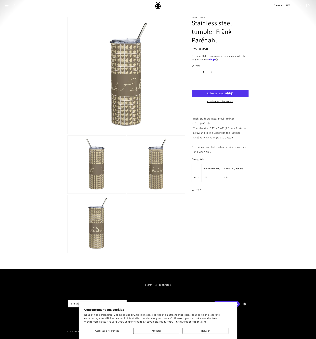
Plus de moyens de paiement (220, 101)
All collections (163, 284)
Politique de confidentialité (190, 321)
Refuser (205, 330)
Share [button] (199, 189)
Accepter (156, 330)
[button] (7, 5)
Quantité (196, 65)
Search (148, 284)
